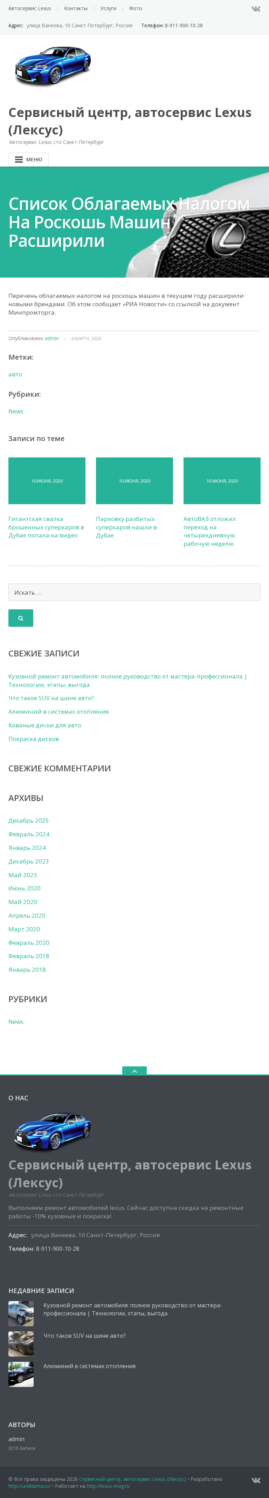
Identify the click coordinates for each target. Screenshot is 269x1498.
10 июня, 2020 (47, 481)
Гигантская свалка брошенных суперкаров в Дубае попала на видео (46, 527)
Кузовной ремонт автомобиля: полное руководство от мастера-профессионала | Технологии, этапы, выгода (132, 1309)
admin (52, 338)
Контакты (76, 8)
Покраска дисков (33, 739)
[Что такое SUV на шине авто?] (21, 1344)
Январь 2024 (27, 848)
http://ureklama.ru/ (29, 1486)
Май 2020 (22, 902)
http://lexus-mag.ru (108, 1486)
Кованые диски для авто (44, 725)
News (15, 411)
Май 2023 (22, 875)
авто (15, 374)
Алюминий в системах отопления (58, 711)
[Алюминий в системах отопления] (21, 1374)
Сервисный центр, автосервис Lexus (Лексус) (132, 1479)
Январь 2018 (27, 969)
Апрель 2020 (27, 915)
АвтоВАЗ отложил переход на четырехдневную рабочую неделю (210, 531)
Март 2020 (24, 929)
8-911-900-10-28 (184, 25)
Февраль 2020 (28, 943)
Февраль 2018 (28, 956)
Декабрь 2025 (28, 820)
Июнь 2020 (24, 888)
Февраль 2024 (28, 834)
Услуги (108, 8)
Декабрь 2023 (28, 861)
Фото (135, 8)
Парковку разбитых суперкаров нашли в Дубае (126, 527)
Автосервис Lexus (29, 8)
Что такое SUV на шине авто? (51, 698)
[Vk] (256, 8)
